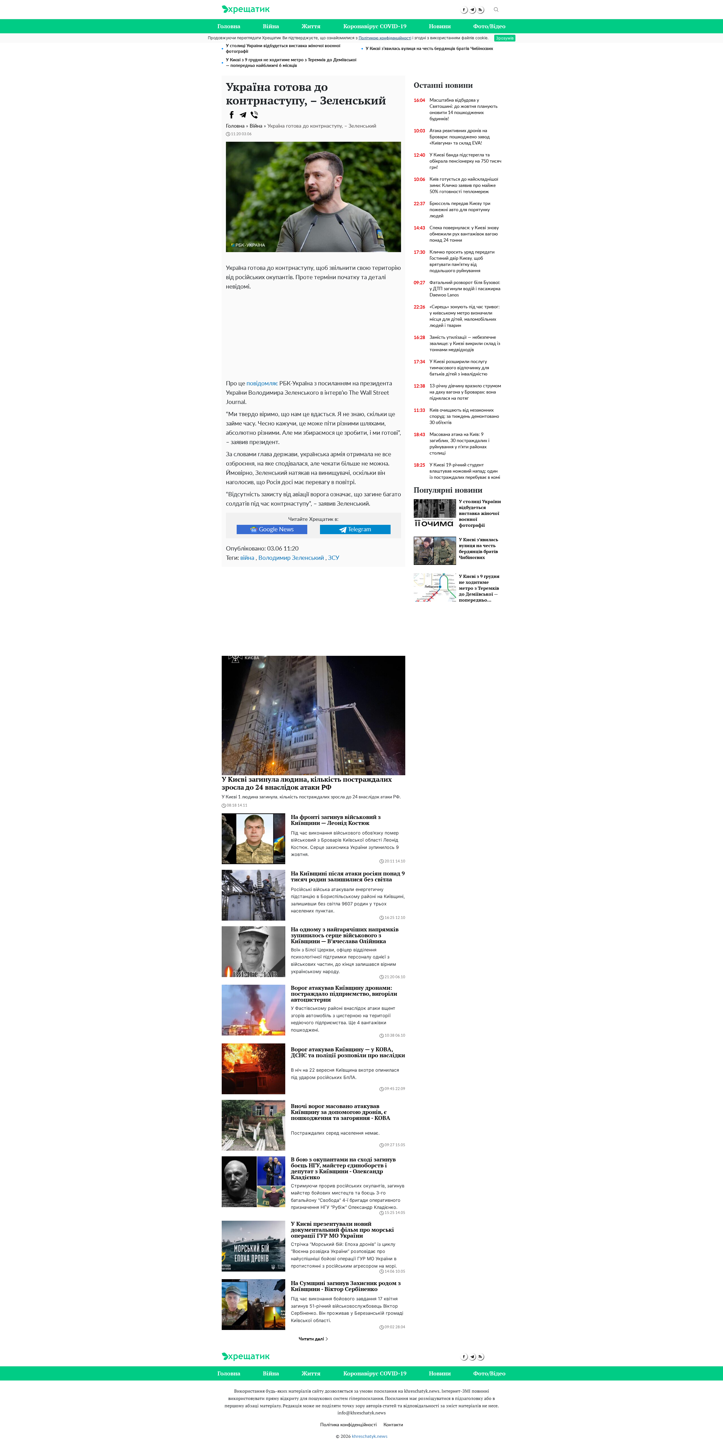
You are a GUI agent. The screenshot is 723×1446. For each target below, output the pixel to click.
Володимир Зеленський (291, 558)
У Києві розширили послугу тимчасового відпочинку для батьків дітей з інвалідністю (459, 367)
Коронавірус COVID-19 (374, 26)
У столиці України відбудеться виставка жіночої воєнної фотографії (283, 49)
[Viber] (254, 115)
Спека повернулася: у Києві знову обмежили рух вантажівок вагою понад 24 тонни (464, 234)
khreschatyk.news (369, 1436)
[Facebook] (231, 115)
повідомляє (262, 383)
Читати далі (312, 1339)
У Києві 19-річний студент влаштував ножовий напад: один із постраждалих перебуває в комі (465, 471)
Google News (276, 529)
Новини (440, 26)
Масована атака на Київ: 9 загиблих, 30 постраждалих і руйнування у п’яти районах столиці (459, 443)
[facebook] (463, 9)
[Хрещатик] (245, 9)
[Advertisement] (313, 333)
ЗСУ (333, 558)
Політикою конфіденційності (385, 38)
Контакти (393, 1425)
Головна (228, 26)
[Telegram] (243, 115)
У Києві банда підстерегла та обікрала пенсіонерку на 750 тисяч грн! (465, 161)
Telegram (359, 529)
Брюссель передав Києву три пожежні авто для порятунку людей (460, 209)
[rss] (480, 9)
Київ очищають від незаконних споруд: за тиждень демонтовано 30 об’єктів (464, 416)
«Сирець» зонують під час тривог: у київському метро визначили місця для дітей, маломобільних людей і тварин (465, 316)
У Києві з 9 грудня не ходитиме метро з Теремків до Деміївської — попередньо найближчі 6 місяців (291, 63)
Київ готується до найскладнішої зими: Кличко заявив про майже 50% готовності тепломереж (464, 185)
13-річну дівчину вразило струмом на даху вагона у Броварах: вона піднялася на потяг (465, 392)
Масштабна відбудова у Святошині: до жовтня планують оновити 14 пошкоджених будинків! (464, 109)
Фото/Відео (489, 26)
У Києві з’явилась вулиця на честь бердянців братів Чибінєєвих (429, 49)
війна (247, 558)
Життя (311, 26)
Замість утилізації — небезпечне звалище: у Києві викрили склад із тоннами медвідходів (465, 343)
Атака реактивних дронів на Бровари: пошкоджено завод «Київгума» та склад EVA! (460, 136)
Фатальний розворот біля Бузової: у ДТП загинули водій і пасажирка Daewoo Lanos (465, 288)
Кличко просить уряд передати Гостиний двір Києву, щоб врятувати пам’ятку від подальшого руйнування (462, 261)
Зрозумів (505, 38)
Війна (271, 26)
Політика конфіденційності (348, 1425)
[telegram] (472, 9)
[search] (496, 10)
